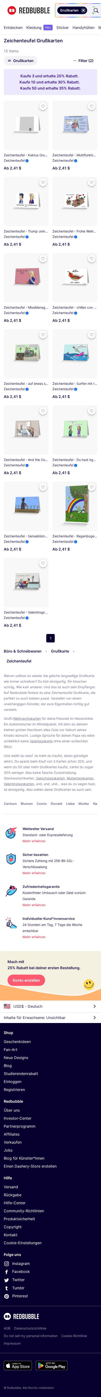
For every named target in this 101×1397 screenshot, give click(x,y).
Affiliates (11, 1134)
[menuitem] (13, 27)
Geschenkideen (17, 1041)
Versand (11, 1186)
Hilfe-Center (15, 1202)
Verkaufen (13, 1142)
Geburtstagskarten (50, 778)
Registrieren (14, 1089)
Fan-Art (10, 1049)
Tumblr (18, 1288)
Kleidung (38, 27)
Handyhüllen (83, 27)
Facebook (21, 1271)
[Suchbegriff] (95, 10)
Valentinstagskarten (19, 784)
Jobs (8, 1150)
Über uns (12, 1110)
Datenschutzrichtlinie (30, 1328)
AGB (7, 1328)
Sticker (62, 27)
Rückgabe (12, 1194)
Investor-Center (17, 1118)
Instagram (21, 1263)
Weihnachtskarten (27, 718)
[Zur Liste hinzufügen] (43, 106)
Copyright (13, 1226)
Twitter (18, 1279)
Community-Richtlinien (24, 1210)
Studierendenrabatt (21, 1073)
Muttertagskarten (80, 778)
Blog (8, 1065)
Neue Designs (16, 1057)
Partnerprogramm (19, 1126)
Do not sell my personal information (31, 1336)
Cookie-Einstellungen (23, 1243)
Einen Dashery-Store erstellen (30, 1166)
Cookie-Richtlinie (74, 1336)
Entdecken (13, 27)
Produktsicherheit (19, 1218)
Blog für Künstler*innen (24, 1158)
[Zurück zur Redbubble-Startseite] (29, 10)
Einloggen (12, 1081)
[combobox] (89, 10)
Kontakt (10, 1234)
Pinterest (20, 1296)
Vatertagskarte (41, 741)
